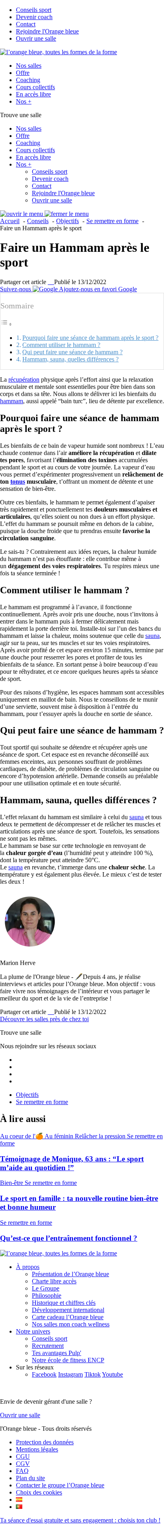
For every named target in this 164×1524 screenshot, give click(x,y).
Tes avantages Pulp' (56, 1352)
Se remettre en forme (42, 1101)
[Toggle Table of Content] (6, 324)
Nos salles (28, 65)
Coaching (28, 79)
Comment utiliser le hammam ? (61, 344)
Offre (22, 72)
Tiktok (92, 1374)
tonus (17, 481)
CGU (23, 1456)
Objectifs (27, 1094)
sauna (152, 635)
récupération (23, 379)
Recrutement (48, 1345)
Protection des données (45, 1442)
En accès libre (33, 94)
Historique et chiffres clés (64, 1302)
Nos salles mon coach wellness (70, 1324)
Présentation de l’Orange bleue (70, 1274)
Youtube (112, 1374)
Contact (25, 24)
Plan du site (30, 1478)
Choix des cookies (39, 1492)
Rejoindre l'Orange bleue (47, 31)
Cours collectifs (35, 87)
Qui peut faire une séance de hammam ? (72, 352)
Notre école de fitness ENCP (68, 1360)
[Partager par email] (53, 282)
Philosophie (46, 1295)
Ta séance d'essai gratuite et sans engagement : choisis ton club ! (80, 1520)
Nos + (23, 101)
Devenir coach (34, 17)
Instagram (70, 1374)
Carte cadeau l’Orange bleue (67, 1317)
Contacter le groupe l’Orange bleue (60, 1485)
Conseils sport (33, 9)
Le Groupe (45, 1288)
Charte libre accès (54, 1281)
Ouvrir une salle (36, 38)
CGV (23, 1463)
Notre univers (33, 1331)
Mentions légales (37, 1449)
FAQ (22, 1470)
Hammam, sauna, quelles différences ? (70, 359)
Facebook (44, 1374)
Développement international (68, 1309)
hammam (11, 401)
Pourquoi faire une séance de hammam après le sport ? (90, 337)
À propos (27, 1266)
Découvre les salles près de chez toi (44, 1019)
